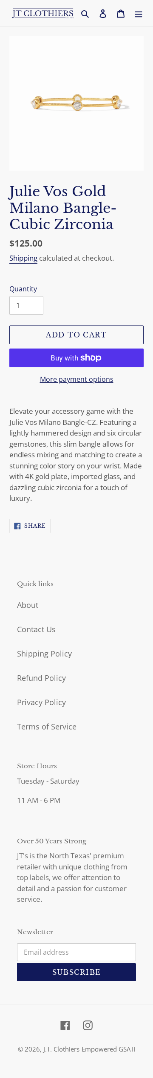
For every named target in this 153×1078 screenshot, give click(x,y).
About (27, 605)
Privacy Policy (41, 702)
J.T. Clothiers (61, 1049)
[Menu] (138, 13)
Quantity (23, 288)
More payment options (76, 379)
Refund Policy (41, 678)
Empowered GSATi (109, 1049)
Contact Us (36, 629)
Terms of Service (46, 726)
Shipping (23, 258)
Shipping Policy (44, 653)
